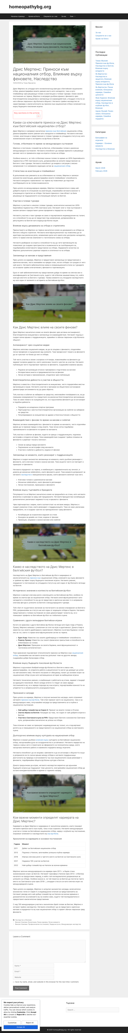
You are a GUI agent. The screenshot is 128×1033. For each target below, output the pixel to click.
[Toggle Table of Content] (37, 116)
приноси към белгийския (56, 131)
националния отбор (62, 166)
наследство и (26, 475)
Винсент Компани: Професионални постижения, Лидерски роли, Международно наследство (48, 924)
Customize (12, 1023)
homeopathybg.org (30, 6)
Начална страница (17, 16)
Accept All (21, 1027)
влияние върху (42, 740)
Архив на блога (34, 16)
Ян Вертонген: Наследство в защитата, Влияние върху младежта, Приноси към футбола (105, 79)
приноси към (35, 578)
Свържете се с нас (50, 16)
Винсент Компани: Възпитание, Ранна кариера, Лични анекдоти (37, 922)
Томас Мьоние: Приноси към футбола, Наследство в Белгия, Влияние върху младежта (105, 66)
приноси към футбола (30, 700)
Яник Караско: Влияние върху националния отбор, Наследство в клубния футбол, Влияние (105, 103)
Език (71, 16)
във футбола (53, 834)
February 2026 (101, 171)
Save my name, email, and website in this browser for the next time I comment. (47, 982)
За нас (63, 16)
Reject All (30, 1023)
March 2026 (100, 168)
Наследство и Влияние (23, 920)
